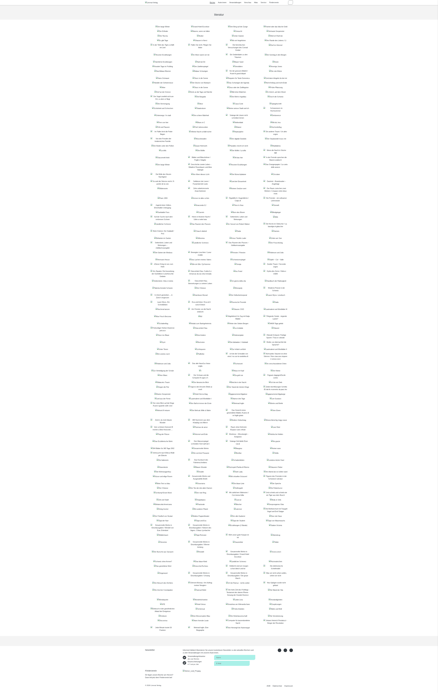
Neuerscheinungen (195, 663)
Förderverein (274, 2)
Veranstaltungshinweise (196, 657)
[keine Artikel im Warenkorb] (290, 2)
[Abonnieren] (252, 663)
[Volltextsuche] (284, 2)
